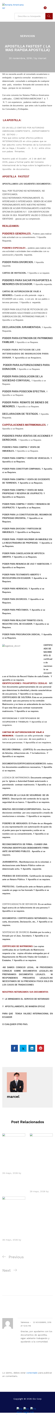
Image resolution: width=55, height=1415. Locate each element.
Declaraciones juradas (12, 1164)
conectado (32, 1372)
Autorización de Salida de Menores (11, 1229)
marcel (42, 58)
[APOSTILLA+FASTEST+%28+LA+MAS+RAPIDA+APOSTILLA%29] (23, 1048)
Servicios (27, 36)
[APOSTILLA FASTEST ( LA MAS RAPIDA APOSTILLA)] (14, 1048)
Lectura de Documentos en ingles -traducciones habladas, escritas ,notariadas (39, 1174)
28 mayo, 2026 (10, 1240)
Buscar (49, 16)
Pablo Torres (8, 1176)
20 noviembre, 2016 (20, 58)
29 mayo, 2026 (10, 1173)
